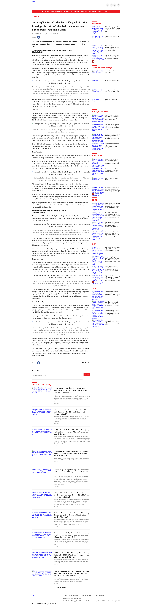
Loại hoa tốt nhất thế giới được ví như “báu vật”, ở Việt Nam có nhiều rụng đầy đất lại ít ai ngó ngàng (112, 234)
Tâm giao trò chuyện (56, 11)
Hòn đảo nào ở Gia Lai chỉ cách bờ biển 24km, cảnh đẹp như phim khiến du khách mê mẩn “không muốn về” (71, 412)
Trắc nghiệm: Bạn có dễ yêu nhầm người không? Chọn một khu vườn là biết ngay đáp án (112, 322)
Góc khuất (76, 11)
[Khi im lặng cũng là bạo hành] (98, 100)
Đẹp (86, 11)
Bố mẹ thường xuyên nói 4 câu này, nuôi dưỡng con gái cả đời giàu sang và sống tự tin (112, 29)
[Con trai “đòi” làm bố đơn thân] (98, 179)
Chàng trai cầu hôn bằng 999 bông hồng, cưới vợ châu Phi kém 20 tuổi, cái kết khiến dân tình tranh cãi (112, 303)
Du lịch (35, 16)
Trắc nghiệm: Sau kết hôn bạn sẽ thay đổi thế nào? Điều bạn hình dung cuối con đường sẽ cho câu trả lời (112, 294)
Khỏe (82, 11)
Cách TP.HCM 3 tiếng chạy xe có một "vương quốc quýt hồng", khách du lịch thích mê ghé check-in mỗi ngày (71, 453)
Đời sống (47, 11)
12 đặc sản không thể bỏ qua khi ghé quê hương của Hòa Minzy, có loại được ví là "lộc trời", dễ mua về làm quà (71, 390)
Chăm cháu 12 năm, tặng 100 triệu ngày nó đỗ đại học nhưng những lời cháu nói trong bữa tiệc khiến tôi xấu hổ (112, 136)
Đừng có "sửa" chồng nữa (112, 80)
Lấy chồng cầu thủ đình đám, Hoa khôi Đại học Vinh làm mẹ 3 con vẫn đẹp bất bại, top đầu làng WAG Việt (112, 268)
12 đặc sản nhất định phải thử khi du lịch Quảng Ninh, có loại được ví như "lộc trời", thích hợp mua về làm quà (71, 432)
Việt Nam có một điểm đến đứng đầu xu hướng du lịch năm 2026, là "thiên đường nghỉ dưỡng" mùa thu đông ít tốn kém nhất (71, 555)
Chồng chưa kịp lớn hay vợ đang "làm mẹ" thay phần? (112, 90)
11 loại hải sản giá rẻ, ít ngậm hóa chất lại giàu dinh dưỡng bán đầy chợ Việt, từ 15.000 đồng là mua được (112, 205)
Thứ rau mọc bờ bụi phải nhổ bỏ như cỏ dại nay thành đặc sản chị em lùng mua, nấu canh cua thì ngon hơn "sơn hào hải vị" (71, 535)
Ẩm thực (105, 11)
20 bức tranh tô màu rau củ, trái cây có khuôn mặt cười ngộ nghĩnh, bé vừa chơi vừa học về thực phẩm (112, 48)
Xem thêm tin (61, 588)
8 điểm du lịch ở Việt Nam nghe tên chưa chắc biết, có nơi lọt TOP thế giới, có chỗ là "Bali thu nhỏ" (72, 472)
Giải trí (94, 11)
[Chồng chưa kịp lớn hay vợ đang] (98, 90)
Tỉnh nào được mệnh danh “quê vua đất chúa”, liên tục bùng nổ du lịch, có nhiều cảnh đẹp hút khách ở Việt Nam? (71, 515)
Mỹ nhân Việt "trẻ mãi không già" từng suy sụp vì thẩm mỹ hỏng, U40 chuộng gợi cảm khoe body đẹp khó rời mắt (112, 278)
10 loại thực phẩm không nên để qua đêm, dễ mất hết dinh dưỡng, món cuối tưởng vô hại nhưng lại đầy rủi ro (112, 215)
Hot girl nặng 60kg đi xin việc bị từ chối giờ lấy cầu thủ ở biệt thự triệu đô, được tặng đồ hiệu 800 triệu (112, 259)
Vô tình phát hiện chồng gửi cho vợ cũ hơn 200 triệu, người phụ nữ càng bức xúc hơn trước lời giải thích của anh (112, 190)
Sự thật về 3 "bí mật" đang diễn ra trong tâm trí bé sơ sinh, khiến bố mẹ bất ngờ (112, 57)
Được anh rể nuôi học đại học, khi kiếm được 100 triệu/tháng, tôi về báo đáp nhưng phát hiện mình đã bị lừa (112, 162)
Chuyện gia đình (68, 11)
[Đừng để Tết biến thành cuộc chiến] (98, 71)
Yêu (89, 11)
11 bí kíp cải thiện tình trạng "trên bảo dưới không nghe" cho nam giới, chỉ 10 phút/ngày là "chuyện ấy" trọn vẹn (112, 225)
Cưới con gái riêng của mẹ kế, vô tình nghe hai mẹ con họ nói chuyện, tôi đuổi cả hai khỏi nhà (112, 146)
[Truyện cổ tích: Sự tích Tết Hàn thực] (98, 37)
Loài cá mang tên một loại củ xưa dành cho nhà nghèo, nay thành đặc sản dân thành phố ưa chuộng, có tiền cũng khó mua (71, 573)
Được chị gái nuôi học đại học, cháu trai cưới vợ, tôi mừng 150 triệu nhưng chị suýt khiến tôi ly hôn (112, 117)
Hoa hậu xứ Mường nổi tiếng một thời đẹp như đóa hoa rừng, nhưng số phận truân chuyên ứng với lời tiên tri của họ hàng (112, 250)
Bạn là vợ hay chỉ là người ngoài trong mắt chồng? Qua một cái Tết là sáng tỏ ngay (112, 127)
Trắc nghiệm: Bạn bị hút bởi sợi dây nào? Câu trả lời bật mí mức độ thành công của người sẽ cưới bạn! (112, 313)
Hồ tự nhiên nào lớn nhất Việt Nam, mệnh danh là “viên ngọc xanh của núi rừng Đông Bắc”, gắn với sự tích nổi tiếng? (71, 495)
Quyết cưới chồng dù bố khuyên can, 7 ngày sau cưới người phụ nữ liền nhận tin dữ (111, 171)
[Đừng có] (95, 80)
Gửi (88, 375)
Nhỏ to (99, 11)
